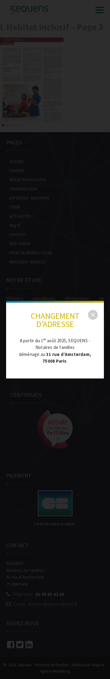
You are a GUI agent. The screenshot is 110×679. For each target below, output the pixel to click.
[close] (93, 315)
